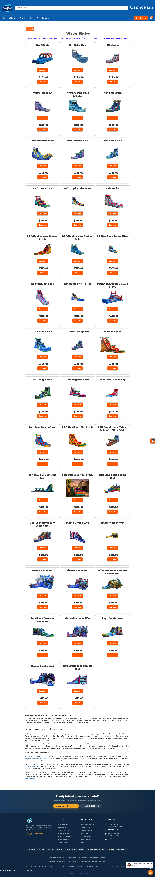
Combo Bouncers (63, 830)
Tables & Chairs (86, 827)
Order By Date (141, 18)
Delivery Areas (89, 866)
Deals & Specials (86, 839)
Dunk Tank (84, 833)
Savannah (52, 861)
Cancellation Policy (68, 866)
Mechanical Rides (63, 839)
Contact (97, 866)
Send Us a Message (113, 839)
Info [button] (37, 18)
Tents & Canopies (87, 830)
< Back (30, 29)
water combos (49, 761)
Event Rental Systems (123, 866)
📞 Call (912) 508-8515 (91, 806)
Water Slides (62, 827)
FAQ (82, 842)
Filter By (23, 18)
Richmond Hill (61, 861)
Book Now (42, 81)
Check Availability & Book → (66, 806)
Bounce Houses (63, 824)
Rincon (75, 861)
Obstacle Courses (63, 833)
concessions (47, 764)
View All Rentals (63, 842)
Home (5, 18)
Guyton (94, 861)
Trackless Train (86, 836)
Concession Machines (88, 824)
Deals (32, 18)
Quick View (42, 70)
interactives (47, 759)
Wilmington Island (84, 861)
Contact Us (46, 18)
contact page (30, 779)
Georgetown (102, 861)
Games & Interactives (65, 836)
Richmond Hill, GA (113, 824)
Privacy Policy (79, 866)
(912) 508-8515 (35, 834)
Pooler (69, 861)
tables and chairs (33, 766)
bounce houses (36, 759)
